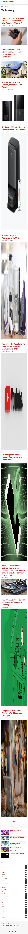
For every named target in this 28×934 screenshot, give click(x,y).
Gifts (3, 915)
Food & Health (4, 878)
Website (3, 917)
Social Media (4, 893)
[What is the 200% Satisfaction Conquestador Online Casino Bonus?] (5, 849)
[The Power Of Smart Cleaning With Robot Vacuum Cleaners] (14, 182)
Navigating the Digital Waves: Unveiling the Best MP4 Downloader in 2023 (13, 346)
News (3, 870)
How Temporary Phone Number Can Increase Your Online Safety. (12, 457)
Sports (3, 904)
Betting (3, 910)
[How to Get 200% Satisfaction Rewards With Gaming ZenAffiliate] (5, 843)
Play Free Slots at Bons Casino (16, 830)
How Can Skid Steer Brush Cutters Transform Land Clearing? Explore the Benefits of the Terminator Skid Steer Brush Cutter (13, 570)
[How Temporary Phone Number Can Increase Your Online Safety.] (14, 512)
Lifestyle (3, 874)
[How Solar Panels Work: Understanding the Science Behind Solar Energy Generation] (14, 69)
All (2, 865)
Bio (2, 891)
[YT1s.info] (8, 2)
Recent (13, 826)
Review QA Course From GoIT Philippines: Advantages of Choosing (13, 602)
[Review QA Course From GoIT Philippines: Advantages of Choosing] (14, 657)
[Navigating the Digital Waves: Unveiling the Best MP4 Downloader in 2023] (14, 401)
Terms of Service (12, 927)
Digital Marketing (5, 895)
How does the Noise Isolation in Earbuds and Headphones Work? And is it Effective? (14, 20)
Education (4, 887)
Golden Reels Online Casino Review (17, 853)
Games (3, 900)
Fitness (3, 906)
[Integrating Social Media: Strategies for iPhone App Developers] (14, 768)
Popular (4, 826)
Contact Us (17, 927)
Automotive (4, 889)
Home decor (4, 908)
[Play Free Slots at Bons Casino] (5, 832)
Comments (23, 826)
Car (2, 902)
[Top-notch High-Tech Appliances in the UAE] (14, 290)
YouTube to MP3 (16, 925)
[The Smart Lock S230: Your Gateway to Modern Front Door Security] (14, 107)
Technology (4, 872)
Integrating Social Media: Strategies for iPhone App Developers (12, 713)
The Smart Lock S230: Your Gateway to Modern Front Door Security (12, 84)
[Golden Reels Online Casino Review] (5, 855)
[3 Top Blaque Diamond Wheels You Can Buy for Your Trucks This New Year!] (5, 838)
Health (3, 885)
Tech (3, 880)
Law (2, 876)
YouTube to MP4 (9, 925)
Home (3, 6)
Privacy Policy (22, 925)
